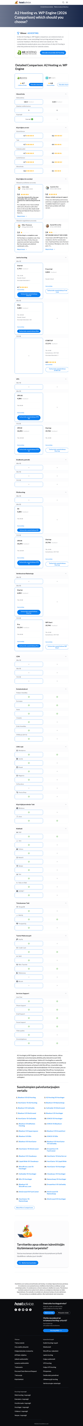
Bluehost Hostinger (54, 1113)
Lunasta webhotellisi (22, 1363)
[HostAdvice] (23, 2)
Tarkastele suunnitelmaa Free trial (57, 291)
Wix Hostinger (25, 1179)
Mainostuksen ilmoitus (61, 7)
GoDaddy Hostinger (27, 1174)
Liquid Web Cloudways (28, 1161)
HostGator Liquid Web (57, 1161)
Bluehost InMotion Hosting (27, 1125)
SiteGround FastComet (29, 1192)
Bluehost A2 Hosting (27, 1097)
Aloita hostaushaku (29, 1263)
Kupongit (29, 119)
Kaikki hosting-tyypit (50, 1343)
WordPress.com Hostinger (26, 1168)
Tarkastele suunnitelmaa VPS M (29, 450)
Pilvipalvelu (47, 1371)
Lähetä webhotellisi (21, 1359)
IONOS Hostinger (55, 1118)
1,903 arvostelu (22, 85)
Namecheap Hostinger (56, 1179)
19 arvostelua (50, 85)
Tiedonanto (19, 1367)
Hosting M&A (54, 1330)
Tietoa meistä (19, 1343)
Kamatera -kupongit (22, 1399)
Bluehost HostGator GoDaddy (56, 1142)
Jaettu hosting (48, 1355)
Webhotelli (47, 1347)
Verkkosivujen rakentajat (52, 1383)
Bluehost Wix (25, 1136)
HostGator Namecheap (24, 1200)
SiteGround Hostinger (56, 1199)
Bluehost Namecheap (55, 1103)
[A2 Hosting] (27, 52)
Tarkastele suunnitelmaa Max (29, 331)
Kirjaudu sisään (63, 1313)
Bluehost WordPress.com (25, 1185)
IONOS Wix (52, 1136)
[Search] (63, 2)
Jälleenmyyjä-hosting (50, 1379)
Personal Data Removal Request (26, 1371)
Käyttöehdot (19, 1379)
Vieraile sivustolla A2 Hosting (53, 53)
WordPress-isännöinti (50, 1351)
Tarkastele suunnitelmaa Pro (29, 646)
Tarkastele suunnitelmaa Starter (29, 294)
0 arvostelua (20, 289)
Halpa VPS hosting (49, 1367)
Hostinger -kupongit (22, 1407)
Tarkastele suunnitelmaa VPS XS (29, 417)
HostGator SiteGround (28, 1149)
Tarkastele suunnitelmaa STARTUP (57, 369)
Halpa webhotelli (49, 1359)
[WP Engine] (50, 78)
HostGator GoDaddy (27, 1118)
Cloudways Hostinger (56, 1174)
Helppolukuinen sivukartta (24, 1351)
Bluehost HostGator (28, 1141)
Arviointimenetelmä (46, 7)
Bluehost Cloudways (28, 1156)
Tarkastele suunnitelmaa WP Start (57, 647)
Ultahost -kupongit (21, 1411)
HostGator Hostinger (56, 1166)
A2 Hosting (33, 33)
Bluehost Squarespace (28, 1131)
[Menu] (66, 2)
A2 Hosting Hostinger (55, 1097)
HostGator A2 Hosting (27, 1103)
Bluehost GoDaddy (26, 1108)
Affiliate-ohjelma (20, 1355)
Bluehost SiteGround (27, 1113)
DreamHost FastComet (52, 1150)
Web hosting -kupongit (23, 1395)
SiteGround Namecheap (52, 1193)
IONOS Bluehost (54, 1124)
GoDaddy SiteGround (55, 1108)
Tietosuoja (18, 1375)
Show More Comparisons (24, 1207)
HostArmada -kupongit (23, 1403)
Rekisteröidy (49, 1313)
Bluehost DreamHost (56, 1131)
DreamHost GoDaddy (56, 1184)
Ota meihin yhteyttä (21, 1347)
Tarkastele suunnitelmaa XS (28, 530)
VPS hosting (47, 1363)
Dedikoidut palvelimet (51, 1375)
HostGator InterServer (57, 1156)
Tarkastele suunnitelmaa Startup (57, 450)
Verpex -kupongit (21, 1415)
